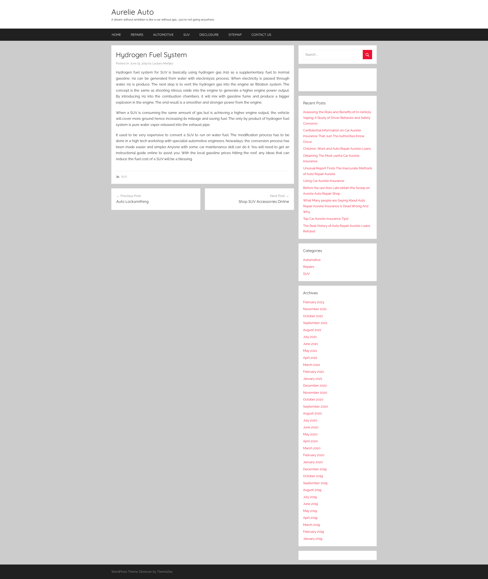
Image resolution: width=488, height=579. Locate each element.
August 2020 (312, 413)
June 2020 (310, 427)
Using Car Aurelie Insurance (323, 181)
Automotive (312, 260)
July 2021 (310, 337)
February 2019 (313, 531)
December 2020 (315, 385)
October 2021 (313, 316)
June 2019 (310, 504)
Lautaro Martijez (162, 63)
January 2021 (312, 379)
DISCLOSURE (209, 35)
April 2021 (310, 358)
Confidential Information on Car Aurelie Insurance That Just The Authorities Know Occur (333, 136)
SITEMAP (235, 35)
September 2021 (315, 323)
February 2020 (313, 455)
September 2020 (315, 406)
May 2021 (310, 351)
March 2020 (311, 448)
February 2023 (313, 302)
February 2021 (313, 371)
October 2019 (313, 476)
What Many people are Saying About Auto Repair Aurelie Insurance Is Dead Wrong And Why (335, 206)
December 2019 (315, 469)
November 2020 (315, 392)
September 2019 (315, 483)
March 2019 (311, 525)
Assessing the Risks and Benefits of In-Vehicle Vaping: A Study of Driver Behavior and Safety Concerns (337, 117)
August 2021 (312, 330)
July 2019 (310, 497)
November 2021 (315, 309)
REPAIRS (137, 35)
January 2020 (313, 462)
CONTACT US (261, 35)
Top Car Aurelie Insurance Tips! (325, 219)
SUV (186, 35)
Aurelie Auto (132, 12)
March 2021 (311, 365)
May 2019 (310, 511)
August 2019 (312, 490)
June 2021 (310, 344)
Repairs (308, 267)
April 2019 (310, 518)
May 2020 (310, 434)
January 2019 (312, 539)
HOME (116, 35)
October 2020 (313, 399)
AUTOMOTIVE (163, 35)
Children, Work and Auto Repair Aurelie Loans (337, 148)
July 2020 (310, 420)
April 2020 (310, 441)
